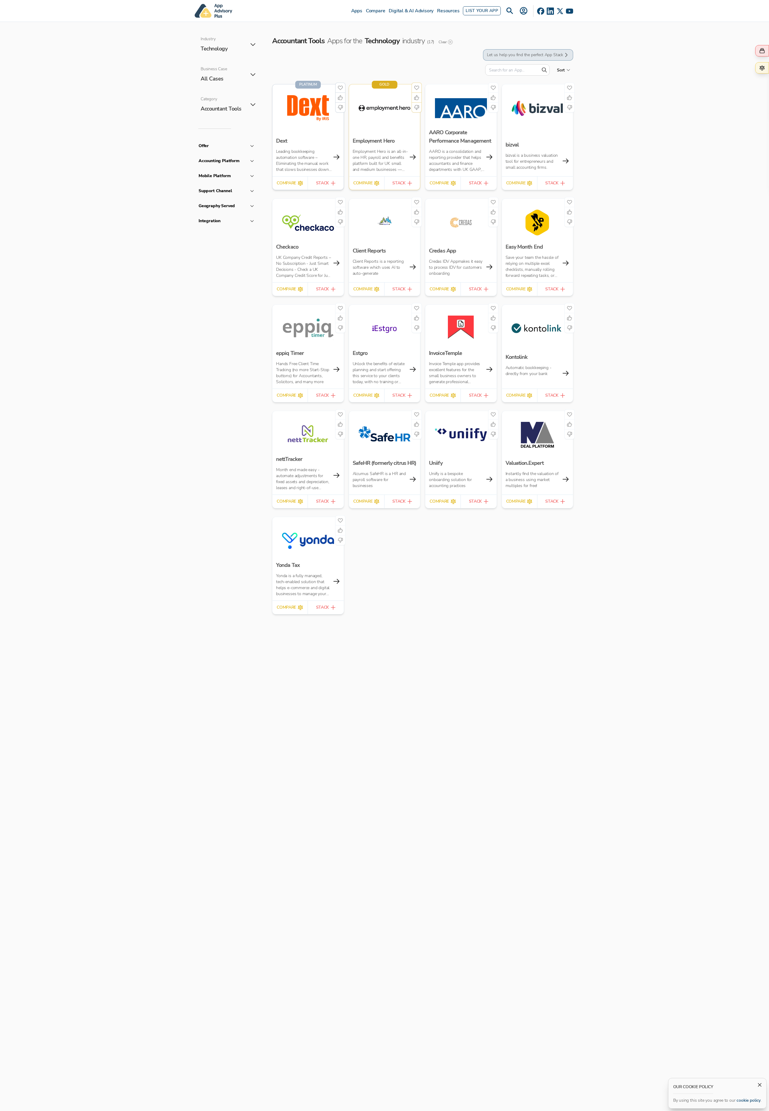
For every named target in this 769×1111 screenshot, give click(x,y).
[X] (560, 11)
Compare (375, 11)
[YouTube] (569, 11)
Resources (448, 11)
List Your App (482, 11)
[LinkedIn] (550, 11)
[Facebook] (540, 11)
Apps (356, 11)
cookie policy (749, 1100)
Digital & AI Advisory (411, 11)
